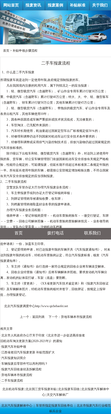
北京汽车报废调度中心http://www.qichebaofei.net (36, 306)
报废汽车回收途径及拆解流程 (21, 369)
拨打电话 (55, 233)
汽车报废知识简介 (13, 358)
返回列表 (38, 317)
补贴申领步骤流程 (25, 50)
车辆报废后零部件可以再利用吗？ (24, 363)
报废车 (11, 80)
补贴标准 (77, 5)
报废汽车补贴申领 (13, 346)
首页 (6, 50)
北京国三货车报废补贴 (41, 389)
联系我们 (92, 233)
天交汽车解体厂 (57, 395)
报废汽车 (93, 283)
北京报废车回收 (69, 389)
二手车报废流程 (12, 380)
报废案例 (55, 5)
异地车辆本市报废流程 (76, 317)
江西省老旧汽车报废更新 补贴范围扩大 (28, 352)
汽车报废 (28, 72)
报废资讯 (33, 5)
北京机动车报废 (13, 389)
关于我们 (100, 5)
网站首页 (11, 5)
